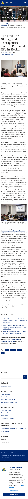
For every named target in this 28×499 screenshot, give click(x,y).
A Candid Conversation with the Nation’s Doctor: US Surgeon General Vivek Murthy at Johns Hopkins (15, 320)
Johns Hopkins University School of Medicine (13, 428)
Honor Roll (4, 415)
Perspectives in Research (7, 418)
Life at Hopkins (5, 431)
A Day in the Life (5, 410)
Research (13, 350)
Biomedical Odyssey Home (8, 24)
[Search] (25, 377)
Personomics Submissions (8, 399)
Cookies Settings (14, 490)
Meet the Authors (5, 397)
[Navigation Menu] (25, 3)
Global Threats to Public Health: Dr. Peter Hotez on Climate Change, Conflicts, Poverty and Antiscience (14, 327)
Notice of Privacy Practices (8, 455)
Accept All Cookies (14, 494)
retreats (19, 350)
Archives (3, 439)
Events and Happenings (7, 54)
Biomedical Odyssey (14, 11)
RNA (3, 353)
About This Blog (5, 394)
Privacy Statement (6, 459)
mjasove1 (5, 52)
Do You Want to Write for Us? (9, 402)
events (7, 350)
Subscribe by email (6, 386)
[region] (14, 480)
